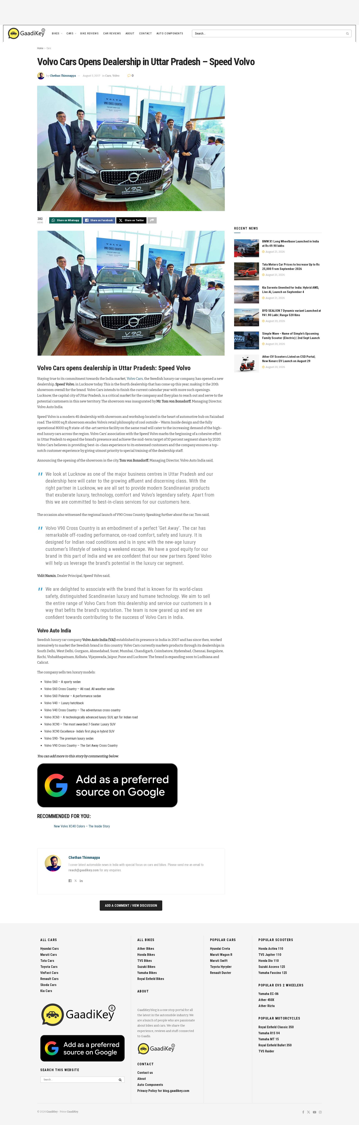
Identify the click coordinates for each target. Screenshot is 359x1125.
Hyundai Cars (49, 949)
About (130, 33)
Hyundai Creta (220, 949)
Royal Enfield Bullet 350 (274, 1045)
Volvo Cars (135, 379)
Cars (70, 33)
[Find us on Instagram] (320, 1112)
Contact (145, 33)
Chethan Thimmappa (63, 75)
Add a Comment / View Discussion (131, 906)
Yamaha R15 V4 (269, 1033)
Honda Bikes (146, 955)
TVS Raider (266, 1051)
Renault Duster (220, 973)
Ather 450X (266, 1000)
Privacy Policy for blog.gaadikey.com (163, 1091)
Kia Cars (46, 991)
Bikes (56, 33)
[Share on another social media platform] (152, 220)
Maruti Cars (48, 955)
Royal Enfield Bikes (150, 979)
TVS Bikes (144, 961)
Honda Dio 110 (268, 961)
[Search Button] (348, 33)
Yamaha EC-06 (268, 994)
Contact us (145, 1073)
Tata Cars (47, 961)
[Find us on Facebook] (303, 1112)
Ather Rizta (266, 1006)
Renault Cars (49, 979)
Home (40, 48)
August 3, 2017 (91, 75)
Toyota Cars (49, 967)
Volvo (115, 75)
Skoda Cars (48, 985)
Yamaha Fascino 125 (272, 973)
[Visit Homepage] (26, 33)
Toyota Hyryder (221, 967)
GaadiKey (52, 1111)
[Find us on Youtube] (314, 1112)
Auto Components (169, 33)
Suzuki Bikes (146, 967)
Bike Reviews (89, 33)
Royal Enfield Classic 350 (276, 1027)
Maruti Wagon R (221, 955)
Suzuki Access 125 (271, 967)
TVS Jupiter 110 (269, 955)
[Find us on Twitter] (308, 1112)
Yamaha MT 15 (268, 1039)
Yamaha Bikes (147, 973)
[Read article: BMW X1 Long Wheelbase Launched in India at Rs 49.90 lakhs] (246, 248)
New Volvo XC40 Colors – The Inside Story (82, 826)
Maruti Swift (218, 961)
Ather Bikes (145, 949)
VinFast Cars (49, 973)
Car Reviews (112, 33)
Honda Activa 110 (270, 949)
